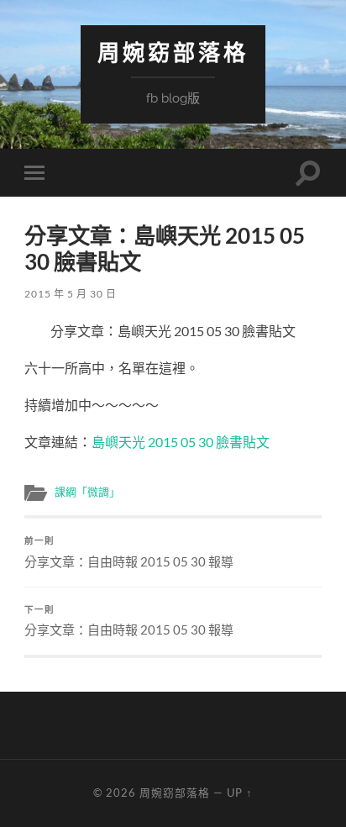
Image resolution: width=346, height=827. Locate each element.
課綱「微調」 (87, 491)
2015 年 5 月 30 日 (70, 293)
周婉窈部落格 (173, 53)
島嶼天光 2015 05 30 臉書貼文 (181, 442)
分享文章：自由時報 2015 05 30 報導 (128, 552)
